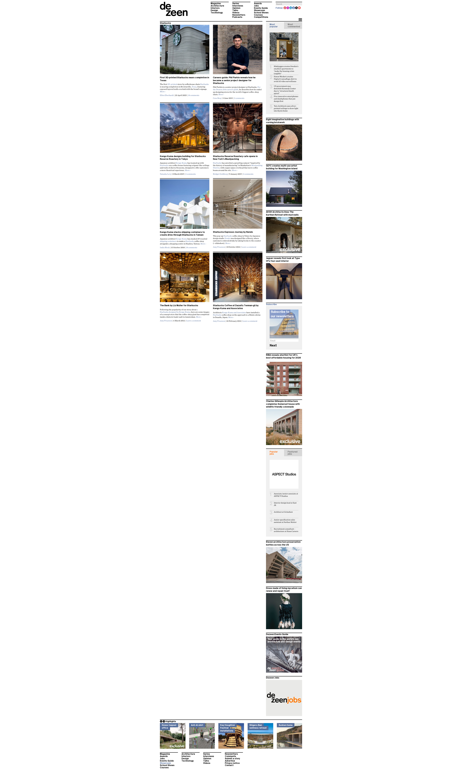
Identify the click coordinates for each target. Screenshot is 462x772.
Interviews (237, 6)
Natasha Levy (165, 174)
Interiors (215, 8)
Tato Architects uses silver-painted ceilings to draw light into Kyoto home (286, 108)
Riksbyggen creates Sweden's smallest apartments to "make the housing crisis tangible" (286, 70)
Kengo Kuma (181, 163)
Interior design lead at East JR (285, 504)
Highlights (170, 721)
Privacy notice (232, 763)
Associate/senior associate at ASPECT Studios (286, 495)
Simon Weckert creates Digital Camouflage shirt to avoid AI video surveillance (285, 78)
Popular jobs (274, 453)
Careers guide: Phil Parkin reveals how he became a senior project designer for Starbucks (234, 80)
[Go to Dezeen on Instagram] (287, 8)
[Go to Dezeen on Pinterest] (285, 8)
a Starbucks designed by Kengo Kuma (179, 310)
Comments (230, 756)
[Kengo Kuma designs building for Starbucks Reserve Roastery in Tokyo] (184, 129)
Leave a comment (248, 247)
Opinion (236, 8)
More (163, 91)
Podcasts (237, 17)
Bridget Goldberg (220, 174)
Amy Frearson (219, 247)
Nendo (227, 238)
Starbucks (204, 84)
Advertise (230, 761)
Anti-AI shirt (197, 725)
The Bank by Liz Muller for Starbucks (179, 305)
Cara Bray (217, 98)
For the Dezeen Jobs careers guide (236, 88)
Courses (258, 15)
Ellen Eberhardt (167, 95)
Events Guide (261, 8)
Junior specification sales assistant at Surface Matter (285, 521)
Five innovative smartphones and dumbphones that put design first (286, 98)
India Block (165, 247)
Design (214, 10)
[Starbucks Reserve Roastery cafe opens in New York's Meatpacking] (237, 129)
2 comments (239, 98)
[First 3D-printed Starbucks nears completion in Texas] (184, 50)
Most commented (294, 25)
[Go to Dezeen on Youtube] (299, 8)
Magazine (216, 3)
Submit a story (232, 758)
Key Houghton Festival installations (227, 728)
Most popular (274, 25)
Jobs (256, 6)
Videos (235, 13)
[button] (300, 19)
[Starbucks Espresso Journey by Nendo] (237, 205)
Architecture (217, 6)
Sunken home (286, 725)
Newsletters (238, 15)
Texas (194, 86)
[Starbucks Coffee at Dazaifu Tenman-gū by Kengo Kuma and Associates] (237, 278)
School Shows (261, 13)
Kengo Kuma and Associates (234, 312)
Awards (258, 3)
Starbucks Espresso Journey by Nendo (233, 232)
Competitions (261, 17)
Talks (235, 10)
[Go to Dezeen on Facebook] (293, 8)
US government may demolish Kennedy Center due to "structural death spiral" (285, 89)
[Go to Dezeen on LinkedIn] (290, 8)
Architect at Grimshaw (283, 512)
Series (235, 3)
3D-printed (172, 84)
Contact (229, 765)
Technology (217, 13)
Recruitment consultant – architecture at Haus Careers (286, 530)
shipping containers (168, 241)
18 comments (193, 95)
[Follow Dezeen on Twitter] (296, 8)
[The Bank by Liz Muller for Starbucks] (184, 278)
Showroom (259, 10)
